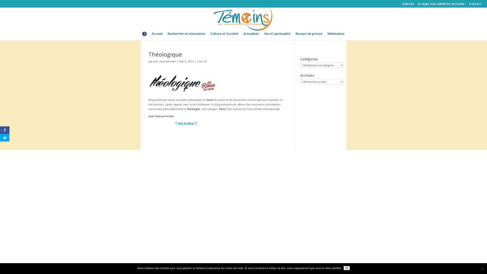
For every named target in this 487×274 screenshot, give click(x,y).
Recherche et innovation (186, 34)
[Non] (482, 269)
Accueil (157, 34)
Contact (475, 4)
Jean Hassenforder (164, 61)
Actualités (251, 34)
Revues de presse (308, 34)
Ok (346, 268)
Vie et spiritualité (277, 34)
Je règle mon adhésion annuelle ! (442, 4)
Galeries (408, 4)
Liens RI (202, 61)
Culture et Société (224, 34)
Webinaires (336, 34)
